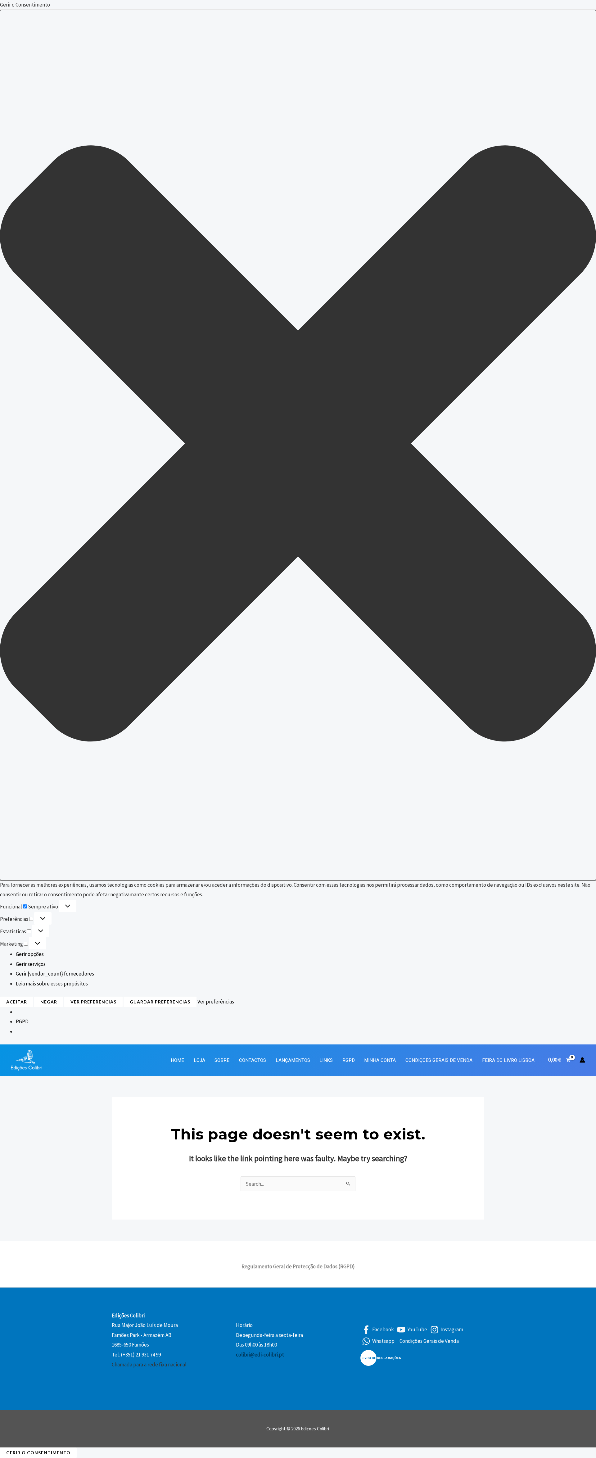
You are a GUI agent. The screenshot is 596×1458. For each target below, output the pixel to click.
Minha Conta (380, 1060)
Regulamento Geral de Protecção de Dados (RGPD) (298, 1266)
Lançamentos (293, 1060)
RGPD (22, 1021)
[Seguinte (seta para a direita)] (585, 729)
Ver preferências (93, 1001)
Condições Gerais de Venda (438, 1060)
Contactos (252, 1060)
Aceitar (16, 1001)
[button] (298, 445)
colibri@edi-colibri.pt (260, 1354)
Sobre (221, 1060)
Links (326, 1060)
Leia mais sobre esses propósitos (52, 983)
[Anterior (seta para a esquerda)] (11, 729)
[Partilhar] (575, 7)
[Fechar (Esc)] (589, 7)
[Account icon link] (582, 1060)
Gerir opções (30, 954)
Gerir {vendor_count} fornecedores (55, 973)
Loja (199, 1060)
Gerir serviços (31, 964)
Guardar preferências (160, 1001)
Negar (48, 1001)
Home (177, 1060)
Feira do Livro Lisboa (508, 1060)
